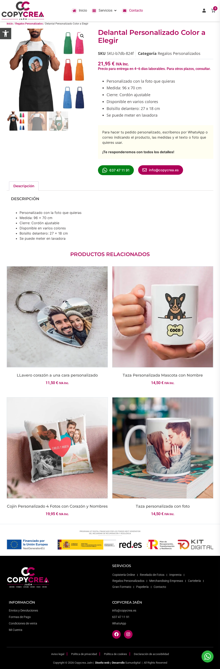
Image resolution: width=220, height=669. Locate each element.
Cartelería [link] (194, 581)
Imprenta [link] (175, 575)
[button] (104, 10)
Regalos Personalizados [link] (29, 23)
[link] (5, 33)
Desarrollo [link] (118, 662)
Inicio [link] (10, 23)
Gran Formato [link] (121, 587)
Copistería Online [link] (123, 575)
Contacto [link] (160, 587)
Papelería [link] (142, 587)
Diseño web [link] (102, 662)
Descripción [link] (23, 186)
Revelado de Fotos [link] (152, 575)
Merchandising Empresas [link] (166, 581)
